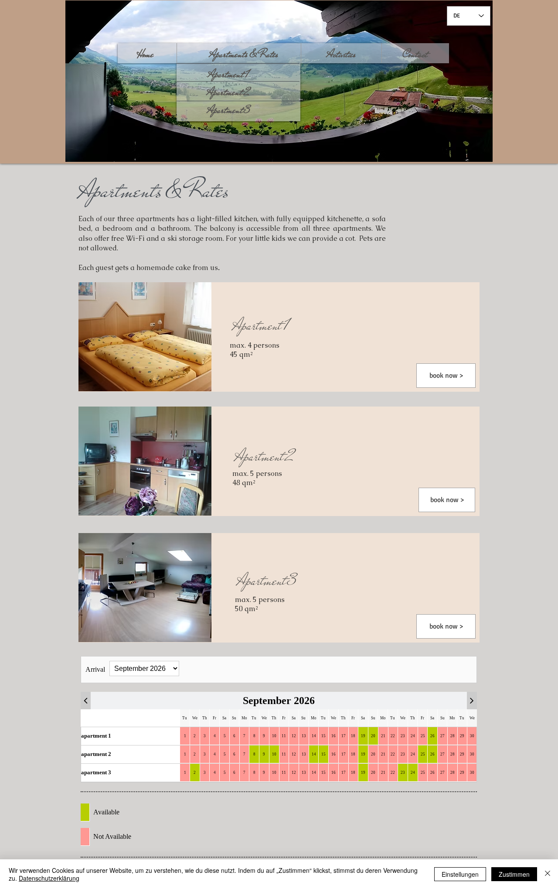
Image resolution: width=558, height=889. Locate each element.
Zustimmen (514, 874)
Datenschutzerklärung (49, 878)
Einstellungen (460, 874)
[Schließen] (547, 874)
